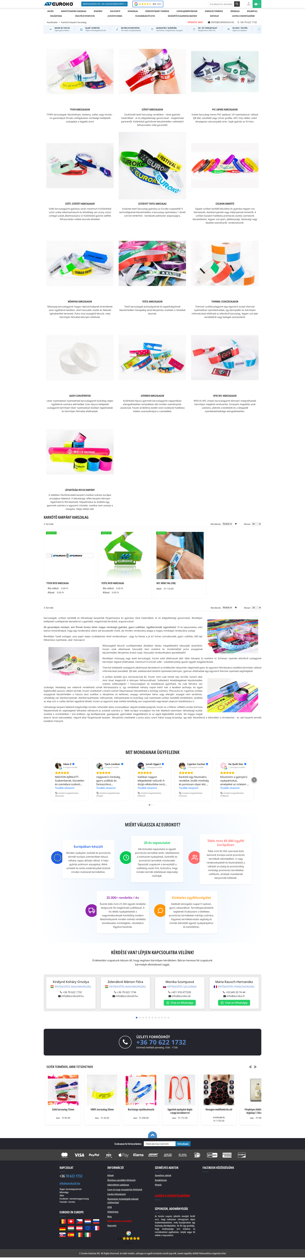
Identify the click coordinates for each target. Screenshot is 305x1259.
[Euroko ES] (71, 1234)
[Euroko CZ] (79, 1221)
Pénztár (158, 1184)
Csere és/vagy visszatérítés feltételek (124, 1189)
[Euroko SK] (62, 1234)
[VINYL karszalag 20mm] (102, 1090)
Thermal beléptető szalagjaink (118, 667)
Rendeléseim (161, 1180)
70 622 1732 (71, 1176)
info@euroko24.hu (72, 996)
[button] (50, 779)
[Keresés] (237, 4)
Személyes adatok (163, 1175)
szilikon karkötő (113, 676)
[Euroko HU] (71, 1228)
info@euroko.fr (236, 996)
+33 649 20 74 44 (235, 992)
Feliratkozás (183, 1143)
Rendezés (216, 524)
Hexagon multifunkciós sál (219, 1109)
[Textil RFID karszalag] (125, 555)
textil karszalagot (141, 658)
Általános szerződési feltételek (121, 1180)
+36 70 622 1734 (126, 992)
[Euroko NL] (88, 1221)
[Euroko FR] (96, 1228)
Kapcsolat (111, 1225)
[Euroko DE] (62, 1228)
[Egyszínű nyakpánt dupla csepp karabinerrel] (180, 1090)
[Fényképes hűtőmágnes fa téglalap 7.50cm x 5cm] (257, 1090)
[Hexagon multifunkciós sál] (218, 1090)
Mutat (247, 524)
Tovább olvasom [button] (65, 788)
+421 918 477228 (181, 992)
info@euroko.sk (181, 996)
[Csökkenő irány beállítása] (236, 524)
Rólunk (110, 1175)
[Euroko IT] (88, 1234)
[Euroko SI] (96, 1221)
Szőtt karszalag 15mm (63, 1109)
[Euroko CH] (71, 1221)
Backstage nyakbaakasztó (141, 1109)
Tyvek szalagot (63, 636)
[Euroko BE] (62, 1221)
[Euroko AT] (79, 1228)
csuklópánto (60, 621)
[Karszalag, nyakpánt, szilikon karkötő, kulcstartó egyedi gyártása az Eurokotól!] (58, 4)
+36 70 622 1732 (72, 992)
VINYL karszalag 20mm (102, 1109)
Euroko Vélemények (116, 1194)
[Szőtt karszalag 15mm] (63, 1090)
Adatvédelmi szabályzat (118, 1184)
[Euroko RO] (79, 1234)
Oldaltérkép (112, 1211)
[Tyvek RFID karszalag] (70, 555)
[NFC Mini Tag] (180, 555)
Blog (109, 1216)
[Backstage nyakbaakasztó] (141, 1090)
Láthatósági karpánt (54, 706)
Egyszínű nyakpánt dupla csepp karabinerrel (180, 1111)
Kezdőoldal (52, 22)
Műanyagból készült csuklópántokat (122, 645)
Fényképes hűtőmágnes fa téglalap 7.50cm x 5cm (258, 1111)
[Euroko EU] (88, 1228)
